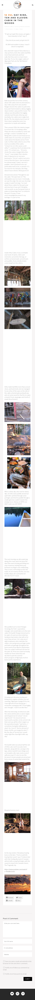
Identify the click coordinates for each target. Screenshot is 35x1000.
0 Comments (9, 29)
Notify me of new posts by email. (16, 974)
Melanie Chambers (25, 26)
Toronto (16, 26)
